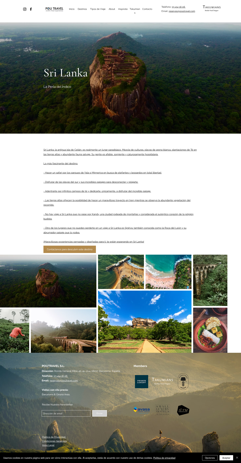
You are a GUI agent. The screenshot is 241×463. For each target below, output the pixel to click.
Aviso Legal (48, 445)
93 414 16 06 (179, 7)
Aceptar (226, 457)
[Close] (237, 457)
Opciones (210, 457)
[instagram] (25, 9)
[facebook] (31, 9)
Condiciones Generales (54, 441)
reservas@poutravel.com (182, 11)
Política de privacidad (164, 457)
